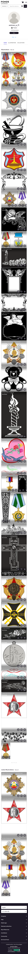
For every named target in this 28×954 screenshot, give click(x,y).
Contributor (4, 933)
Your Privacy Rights (18, 944)
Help (2, 919)
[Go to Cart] (23, 2)
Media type (4, 923)
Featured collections (6, 926)
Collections (20, 42)
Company (3, 916)
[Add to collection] (6, 68)
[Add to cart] (9, 68)
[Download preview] (3, 68)
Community (4, 936)
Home (5, 42)
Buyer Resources (5, 929)
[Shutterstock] (14, 946)
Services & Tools (5, 939)
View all (12, 49)
